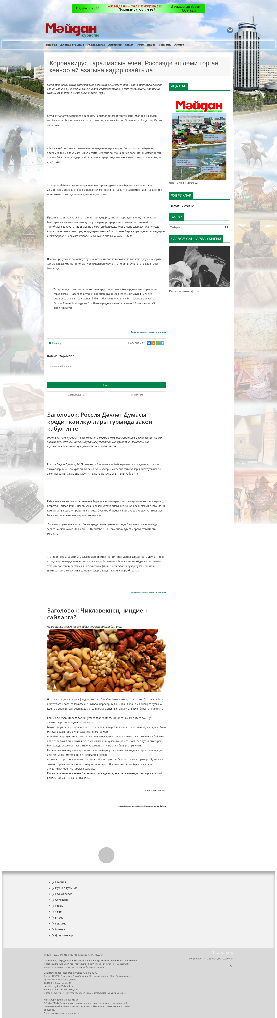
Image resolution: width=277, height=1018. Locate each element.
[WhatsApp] (158, 343)
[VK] (230, 30)
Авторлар (115, 44)
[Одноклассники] (153, 343)
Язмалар (57, 343)
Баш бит (51, 44)
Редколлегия (96, 44)
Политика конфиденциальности (61, 1013)
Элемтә (179, 44)
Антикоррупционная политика (61, 999)
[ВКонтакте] (149, 343)
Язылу (129, 44)
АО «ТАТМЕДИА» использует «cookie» (64, 1003)
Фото (140, 44)
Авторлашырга (76, 394)
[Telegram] (162, 343)
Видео (151, 44)
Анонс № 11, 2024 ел (183, 182)
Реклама (165, 44)
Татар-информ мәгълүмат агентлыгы (148, 332)
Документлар (64, 935)
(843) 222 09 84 (225, 958)
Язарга (106, 385)
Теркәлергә (137, 394)
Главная (60, 882)
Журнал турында (72, 44)
